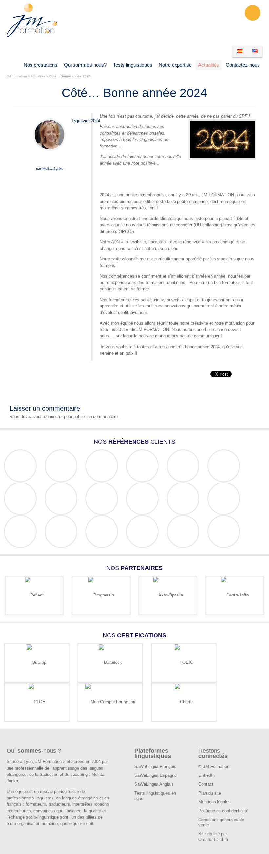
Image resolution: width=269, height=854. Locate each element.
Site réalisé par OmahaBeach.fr (213, 836)
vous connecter (48, 416)
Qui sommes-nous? (85, 65)
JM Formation (17, 76)
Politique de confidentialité (223, 810)
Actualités (208, 65)
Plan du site (209, 793)
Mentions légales (214, 801)
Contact (205, 784)
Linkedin (252, 13)
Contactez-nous (243, 65)
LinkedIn (206, 775)
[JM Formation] (32, 36)
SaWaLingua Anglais (154, 784)
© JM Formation (213, 766)
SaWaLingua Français (155, 766)
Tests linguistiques (132, 65)
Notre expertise (175, 65)
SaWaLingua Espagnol (155, 775)
